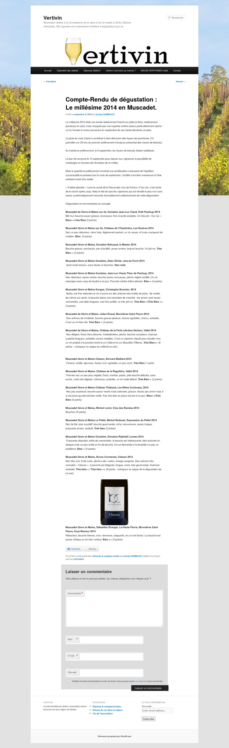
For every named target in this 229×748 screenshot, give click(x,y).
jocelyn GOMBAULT (105, 114)
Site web (72, 672)
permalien (79, 558)
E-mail (73, 655)
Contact (177, 70)
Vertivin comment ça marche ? (121, 70)
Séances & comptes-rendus (106, 555)
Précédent (49, 81)
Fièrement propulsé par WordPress (114, 736)
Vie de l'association (103, 713)
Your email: (147, 706)
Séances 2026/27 (92, 70)
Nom (73, 639)
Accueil (47, 70)
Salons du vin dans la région (108, 709)
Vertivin (52, 17)
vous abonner (140, 681)
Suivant (181, 81)
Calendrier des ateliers (67, 70)
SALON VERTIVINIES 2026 (154, 70)
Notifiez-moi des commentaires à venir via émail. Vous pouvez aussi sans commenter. (117, 681)
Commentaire (75, 593)
